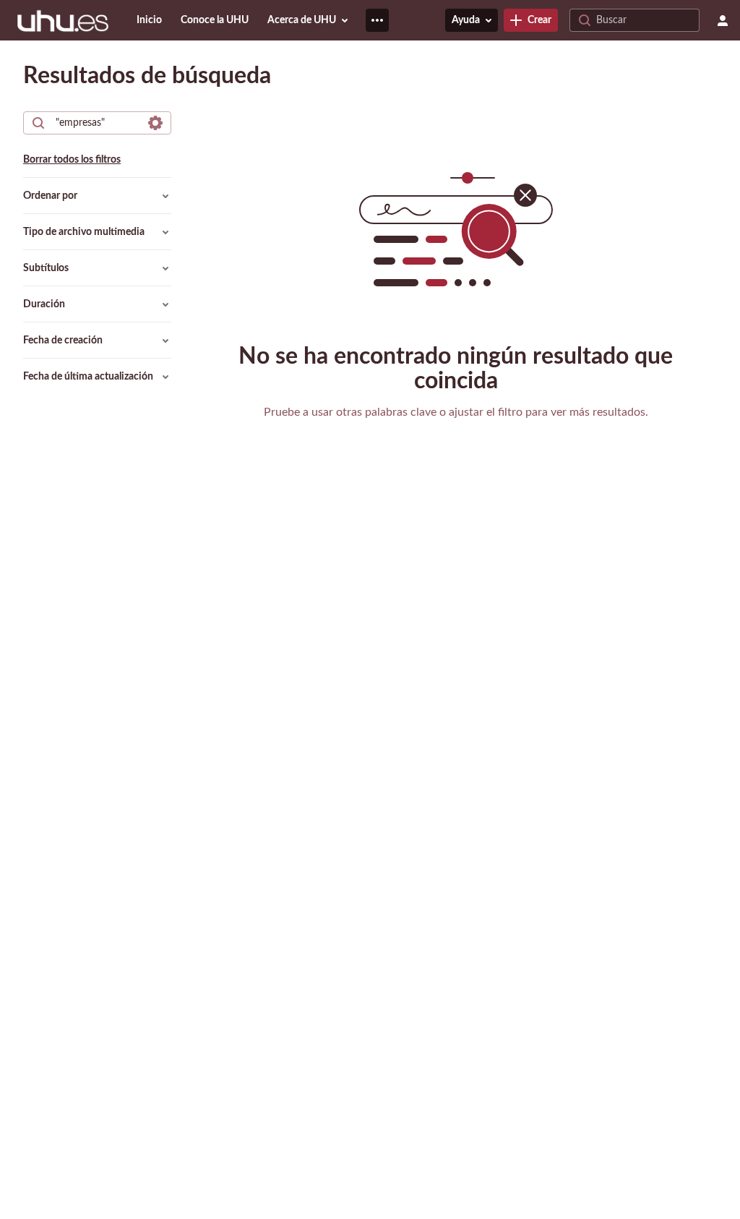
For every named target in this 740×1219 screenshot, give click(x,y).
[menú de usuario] (722, 20)
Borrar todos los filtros (72, 160)
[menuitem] (149, 20)
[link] (531, 20)
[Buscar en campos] (155, 122)
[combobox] (96, 123)
